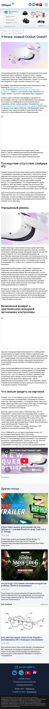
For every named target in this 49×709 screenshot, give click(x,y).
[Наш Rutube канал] (40, 4)
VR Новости (16, 31)
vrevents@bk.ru (27, 667)
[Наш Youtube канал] (37, 4)
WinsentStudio (32, 692)
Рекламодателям (25, 678)
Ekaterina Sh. (30, 689)
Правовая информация (24, 685)
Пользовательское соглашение (24, 681)
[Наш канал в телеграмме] (33, 4)
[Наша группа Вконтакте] (30, 4)
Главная (4, 31)
